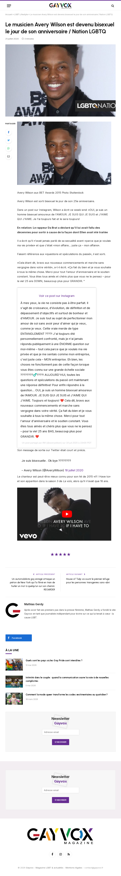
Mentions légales (74, 867)
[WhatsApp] (8, 148)
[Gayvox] (60, 6)
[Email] (8, 156)
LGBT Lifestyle (21, 14)
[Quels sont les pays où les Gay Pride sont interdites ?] (14, 665)
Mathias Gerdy (33, 604)
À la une (12, 650)
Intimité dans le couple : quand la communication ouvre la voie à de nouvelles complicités (67, 679)
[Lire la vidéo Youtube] (67, 514)
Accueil (8, 14)
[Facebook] (8, 132)
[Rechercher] (112, 5)
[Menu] (9, 5)
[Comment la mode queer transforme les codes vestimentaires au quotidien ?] (14, 699)
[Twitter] (8, 140)
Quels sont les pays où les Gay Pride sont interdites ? (54, 660)
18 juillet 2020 (74, 470)
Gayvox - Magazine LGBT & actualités (44, 867)
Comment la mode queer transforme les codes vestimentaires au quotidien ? (67, 694)
